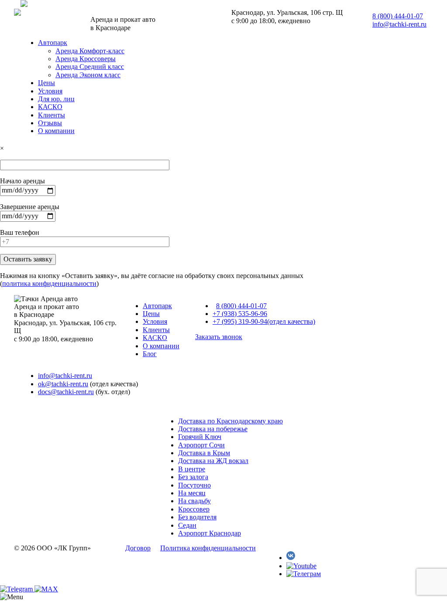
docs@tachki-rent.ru (66, 391)
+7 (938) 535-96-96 (240, 313)
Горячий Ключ (199, 436)
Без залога (193, 477)
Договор (138, 548)
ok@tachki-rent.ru (63, 384)
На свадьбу (194, 501)
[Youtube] (301, 566)
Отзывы (50, 123)
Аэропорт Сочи (201, 445)
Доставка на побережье (213, 429)
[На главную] (24, 4)
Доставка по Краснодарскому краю (230, 421)
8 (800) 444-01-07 (397, 16)
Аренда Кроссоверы (85, 58)
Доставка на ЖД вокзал (213, 460)
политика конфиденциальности (49, 283)
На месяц (192, 493)
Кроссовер (194, 509)
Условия (50, 91)
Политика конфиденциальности (208, 548)
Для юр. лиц (56, 99)
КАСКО (50, 106)
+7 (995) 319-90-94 (264, 321)
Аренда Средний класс (89, 66)
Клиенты (51, 115)
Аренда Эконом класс (87, 75)
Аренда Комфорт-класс (89, 51)
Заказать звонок (218, 336)
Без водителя (197, 517)
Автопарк (52, 42)
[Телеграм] (303, 573)
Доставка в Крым (204, 453)
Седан (187, 525)
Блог (150, 353)
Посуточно (194, 485)
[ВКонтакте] (290, 557)
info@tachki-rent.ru (399, 24)
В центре (191, 469)
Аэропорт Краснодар (209, 533)
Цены (46, 82)
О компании (56, 130)
